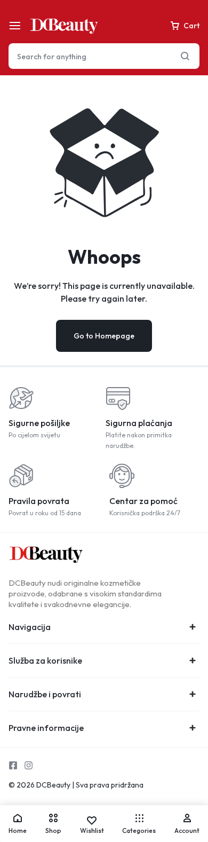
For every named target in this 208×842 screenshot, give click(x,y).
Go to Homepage (104, 336)
